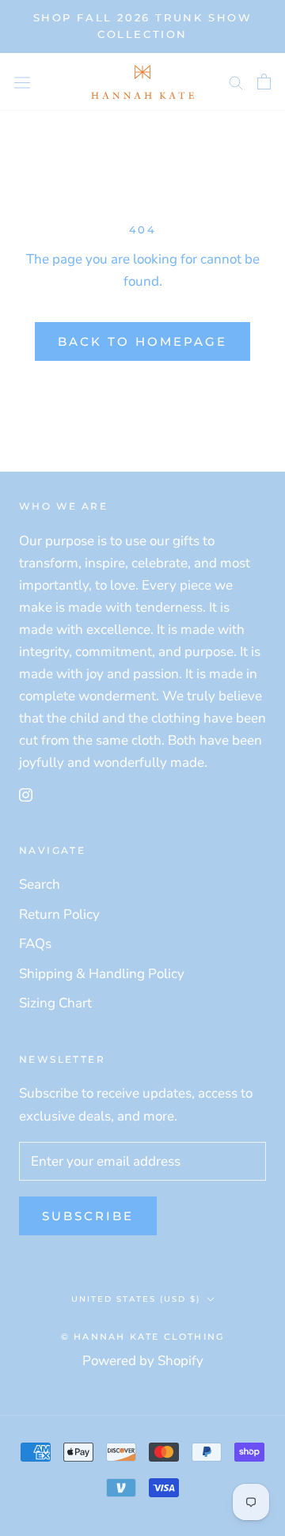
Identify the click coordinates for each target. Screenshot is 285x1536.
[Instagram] (25, 794)
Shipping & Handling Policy (101, 974)
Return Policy (59, 914)
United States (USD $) (135, 1299)
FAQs (35, 944)
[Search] (236, 81)
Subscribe (88, 1215)
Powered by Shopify (142, 1361)
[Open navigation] (22, 82)
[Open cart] (264, 81)
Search (39, 884)
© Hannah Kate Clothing (142, 1336)
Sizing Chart (55, 1003)
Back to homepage (142, 341)
